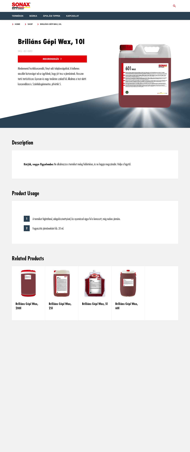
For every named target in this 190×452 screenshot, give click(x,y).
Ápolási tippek (51, 16)
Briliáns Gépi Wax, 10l (51, 24)
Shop (30, 24)
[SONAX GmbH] (21, 6)
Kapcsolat (72, 16)
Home (17, 24)
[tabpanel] (28, 293)
